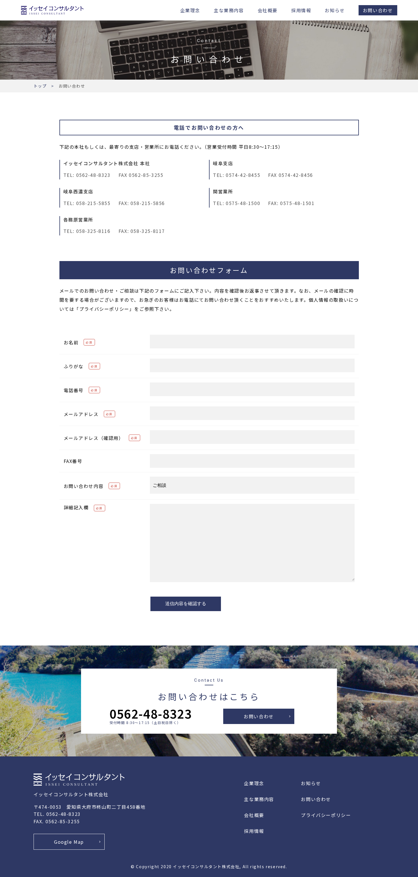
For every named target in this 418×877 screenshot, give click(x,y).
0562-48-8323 (93, 174)
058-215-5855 (93, 203)
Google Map (69, 841)
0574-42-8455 (243, 174)
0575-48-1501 (297, 203)
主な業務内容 (229, 10)
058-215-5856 (148, 203)
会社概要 (268, 10)
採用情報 (301, 10)
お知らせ (335, 10)
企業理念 (190, 10)
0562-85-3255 (146, 174)
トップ (40, 86)
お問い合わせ (378, 10)
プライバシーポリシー (326, 815)
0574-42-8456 (296, 174)
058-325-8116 (93, 230)
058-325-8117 (148, 230)
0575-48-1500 (243, 203)
